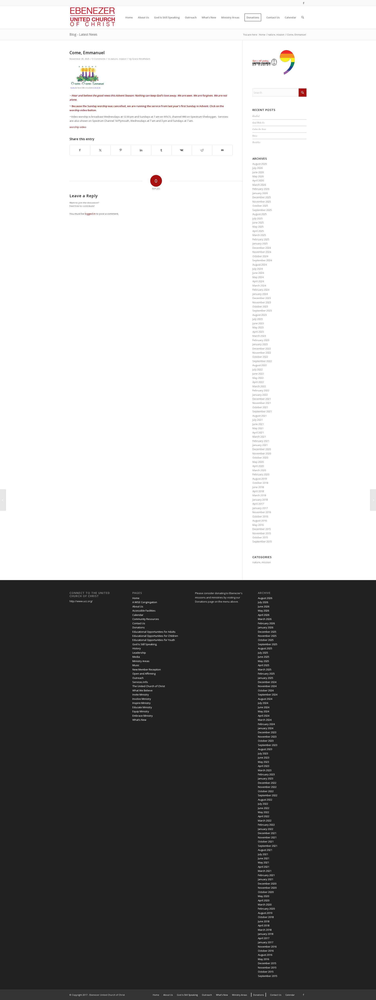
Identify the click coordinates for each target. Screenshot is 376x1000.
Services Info (140, 682)
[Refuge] (3, 500)
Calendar (137, 615)
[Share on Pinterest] (121, 150)
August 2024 (259, 264)
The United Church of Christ (148, 686)
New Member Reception (146, 669)
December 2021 (261, 399)
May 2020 (258, 462)
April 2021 (258, 432)
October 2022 (260, 357)
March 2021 (259, 436)
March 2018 (259, 495)
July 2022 (257, 369)
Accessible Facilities (143, 610)
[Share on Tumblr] (161, 150)
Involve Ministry (141, 699)
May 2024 (258, 277)
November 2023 (261, 302)
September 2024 (262, 260)
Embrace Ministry (142, 715)
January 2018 (260, 499)
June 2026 (258, 172)
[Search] (302, 17)
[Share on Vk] (182, 150)
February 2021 (260, 441)
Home (135, 598)
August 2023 (259, 315)
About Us (137, 606)
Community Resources (145, 619)
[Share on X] (100, 150)
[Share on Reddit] (202, 150)
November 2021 (261, 403)
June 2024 (258, 273)
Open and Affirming (143, 673)
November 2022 (261, 352)
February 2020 (260, 474)
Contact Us (138, 623)
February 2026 (260, 189)
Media (136, 657)
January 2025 (260, 243)
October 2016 (260, 516)
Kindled (255, 115)
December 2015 (261, 529)
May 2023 (258, 327)
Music (135, 665)
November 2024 (261, 252)
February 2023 (260, 340)
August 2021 (259, 415)
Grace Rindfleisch (141, 59)
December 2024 (261, 248)
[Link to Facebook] (303, 3)
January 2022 (260, 394)
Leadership (139, 652)
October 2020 (260, 457)
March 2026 (259, 184)
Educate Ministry (142, 707)
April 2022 (258, 382)
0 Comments (98, 59)
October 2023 (260, 306)
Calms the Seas (259, 129)
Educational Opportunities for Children (155, 636)
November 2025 (261, 201)
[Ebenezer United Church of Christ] (93, 17)
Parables (256, 142)
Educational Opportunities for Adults (153, 631)
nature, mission (119, 59)
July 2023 (257, 319)
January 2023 (260, 344)
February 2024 (260, 289)
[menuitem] (129, 17)
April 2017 (258, 503)
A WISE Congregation (144, 602)
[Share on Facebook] (80, 150)
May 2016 (258, 525)
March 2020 (259, 470)
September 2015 (262, 541)
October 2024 (260, 256)
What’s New (139, 720)
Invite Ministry (140, 694)
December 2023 (261, 298)
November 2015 (261, 533)
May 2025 (258, 226)
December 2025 (261, 197)
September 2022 (262, 361)
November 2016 (261, 512)
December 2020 (261, 449)
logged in (90, 213)
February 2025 (260, 239)
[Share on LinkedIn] (141, 150)
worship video (78, 127)
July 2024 (257, 268)
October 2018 (260, 483)
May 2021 (258, 428)
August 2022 (259, 365)
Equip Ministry (140, 711)
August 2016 (259, 520)
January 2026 (260, 193)
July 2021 (257, 420)
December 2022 (261, 348)
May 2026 (258, 176)
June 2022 (258, 373)
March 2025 (259, 235)
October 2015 (260, 537)
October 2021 (260, 407)
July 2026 (257, 168)
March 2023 (259, 336)
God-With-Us (258, 122)
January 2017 (260, 508)
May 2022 (258, 378)
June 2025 (258, 222)
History (136, 648)
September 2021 (262, 411)
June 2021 (258, 424)
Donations (138, 627)
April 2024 (258, 281)
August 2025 (259, 214)
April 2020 (258, 466)
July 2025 (257, 218)
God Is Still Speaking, (144, 644)
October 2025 (260, 205)
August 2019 (259, 478)
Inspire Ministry (141, 703)
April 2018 (258, 491)
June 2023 (258, 323)
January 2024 (260, 294)
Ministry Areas (140, 661)
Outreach (138, 678)
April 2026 (258, 180)
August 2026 (259, 164)
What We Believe (142, 690)
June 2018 (258, 487)
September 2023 (262, 310)
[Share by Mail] (222, 150)
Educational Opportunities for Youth (153, 640)
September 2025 (262, 210)
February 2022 (260, 390)
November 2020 (261, 453)
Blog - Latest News (83, 34)
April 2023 (258, 331)
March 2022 (259, 386)
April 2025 (258, 231)
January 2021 (260, 445)
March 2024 (259, 285)
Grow (254, 135)
